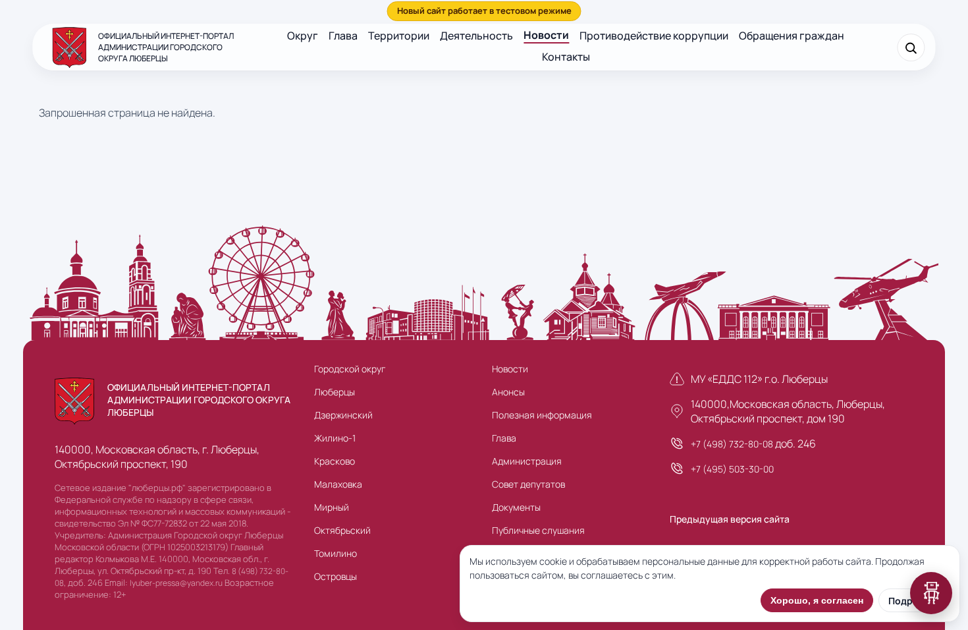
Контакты (566, 56)
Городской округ (349, 368)
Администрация (527, 461)
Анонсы (508, 392)
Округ (302, 35)
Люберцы (334, 392)
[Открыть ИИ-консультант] (931, 593)
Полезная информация (542, 415)
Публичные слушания (538, 530)
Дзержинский (343, 415)
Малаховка (338, 484)
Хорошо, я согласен (816, 600)
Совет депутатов (528, 484)
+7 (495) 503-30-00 (732, 469)
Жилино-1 (335, 438)
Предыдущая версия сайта (730, 519)
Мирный (331, 507)
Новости (546, 35)
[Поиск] (911, 47)
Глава (343, 35)
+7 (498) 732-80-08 (732, 444)
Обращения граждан (791, 35)
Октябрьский (342, 530)
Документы (516, 507)
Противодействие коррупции (653, 35)
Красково (334, 461)
